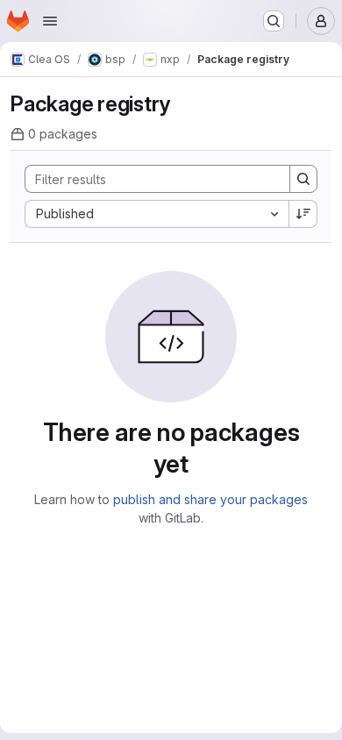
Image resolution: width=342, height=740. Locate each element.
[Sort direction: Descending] (303, 214)
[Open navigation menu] (50, 21)
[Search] (303, 179)
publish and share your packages (210, 499)
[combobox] (157, 214)
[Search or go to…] (273, 21)
